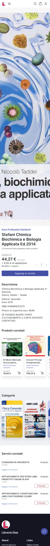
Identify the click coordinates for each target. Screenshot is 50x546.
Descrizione (10, 284)
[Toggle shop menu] (9, 3)
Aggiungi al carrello (25, 273)
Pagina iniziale (33, 545)
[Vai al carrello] (40, 3)
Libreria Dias (10, 532)
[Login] (45, 3)
